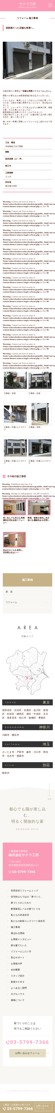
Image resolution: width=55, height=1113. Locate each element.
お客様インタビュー (21, 939)
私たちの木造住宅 (20, 915)
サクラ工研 (27, 4)
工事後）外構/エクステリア (15, 462)
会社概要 (15, 970)
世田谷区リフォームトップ (24, 890)
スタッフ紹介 (17, 976)
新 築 (9, 592)
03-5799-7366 (20, 1109)
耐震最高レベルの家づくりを (25, 909)
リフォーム (11, 602)
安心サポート (17, 957)
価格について (17, 1000)
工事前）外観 (34, 393)
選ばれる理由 (17, 933)
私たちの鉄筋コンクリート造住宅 (28, 921)
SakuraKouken (28, 7)
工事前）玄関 (11, 393)
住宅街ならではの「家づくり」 (27, 897)
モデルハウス (17, 994)
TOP (49, 799)
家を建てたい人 (19, 945)
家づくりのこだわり (21, 903)
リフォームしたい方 (21, 951)
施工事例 (27, 579)
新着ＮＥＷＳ (17, 982)
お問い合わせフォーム (42, 1107)
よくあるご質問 (19, 988)
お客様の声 (16, 963)
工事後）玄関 (34, 427)
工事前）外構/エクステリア (15, 428)
